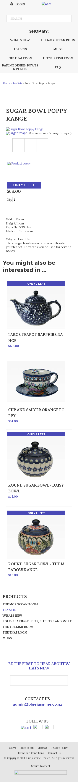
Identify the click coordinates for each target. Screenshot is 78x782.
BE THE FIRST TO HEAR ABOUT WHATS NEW (39, 666)
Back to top (27, 748)
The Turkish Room (57, 58)
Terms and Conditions (31, 753)
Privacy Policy (59, 748)
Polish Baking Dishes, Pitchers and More (37, 621)
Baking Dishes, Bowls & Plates (20, 67)
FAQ (58, 67)
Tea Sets (20, 49)
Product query (21, 163)
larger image (18, 133)
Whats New (20, 40)
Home (6, 83)
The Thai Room (20, 58)
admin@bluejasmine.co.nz (37, 704)
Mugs (57, 49)
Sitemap (42, 748)
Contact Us (54, 753)
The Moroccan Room (58, 40)
